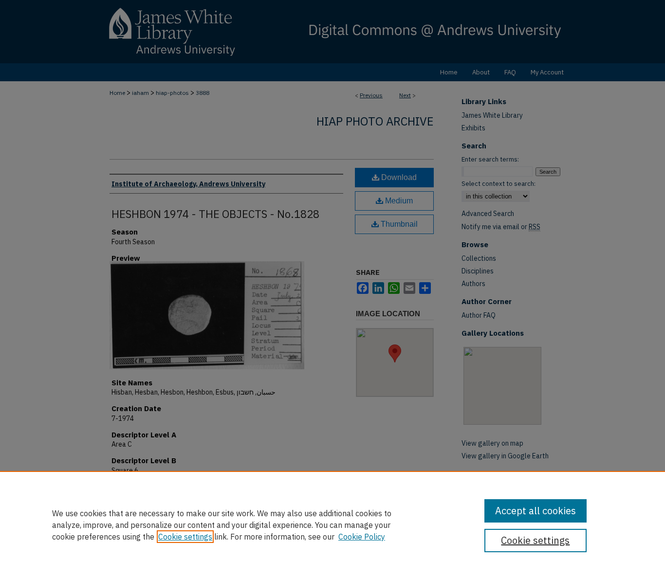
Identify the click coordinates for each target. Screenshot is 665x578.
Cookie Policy (361, 537)
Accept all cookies (535, 510)
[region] (332, 524)
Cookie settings (185, 537)
